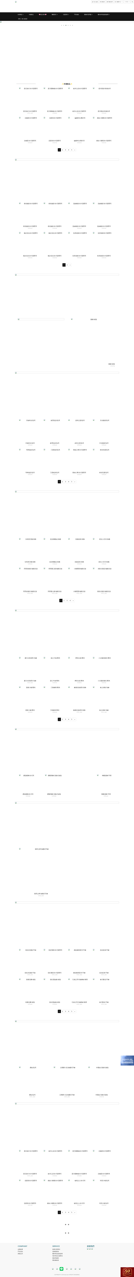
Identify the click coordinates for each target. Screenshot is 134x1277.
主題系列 (65, 14)
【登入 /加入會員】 (23, 19)
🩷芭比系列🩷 (42, 14)
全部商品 (20, 14)
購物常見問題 (88, 14)
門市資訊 (76, 14)
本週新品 (31, 14)
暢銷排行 (54, 14)
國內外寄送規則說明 (103, 14)
